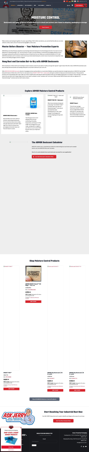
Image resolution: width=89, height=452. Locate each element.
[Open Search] (86, 1)
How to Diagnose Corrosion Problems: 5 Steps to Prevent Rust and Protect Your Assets (28, 1)
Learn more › (11, 449)
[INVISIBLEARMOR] (33, 103)
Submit (34, 445)
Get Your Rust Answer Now (63, 420)
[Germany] (70, 1)
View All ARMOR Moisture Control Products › (44, 399)
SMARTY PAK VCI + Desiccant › (55, 100)
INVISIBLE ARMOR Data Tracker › (31, 114)
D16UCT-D (74, 378)
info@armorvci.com (81, 442)
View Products (45, 27)
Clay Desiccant (55, 386)
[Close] (20, 427)
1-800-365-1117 (82, 1)
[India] (72, 1)
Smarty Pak (10, 384)
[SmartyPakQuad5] (56, 96)
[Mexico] (78, 1)
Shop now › (11, 447)
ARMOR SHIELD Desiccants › (10, 116)
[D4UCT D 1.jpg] (12, 104)
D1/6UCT (52, 378)
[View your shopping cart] (72, 5)
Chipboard (32, 297)
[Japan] (75, 1)
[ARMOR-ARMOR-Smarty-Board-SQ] (78, 98)
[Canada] (64, 1)
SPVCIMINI (8, 377)
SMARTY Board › (74, 103)
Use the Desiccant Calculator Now (44, 156)
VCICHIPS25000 (32, 289)
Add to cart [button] (11, 389)
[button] (13, 5)
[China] (67, 1)
